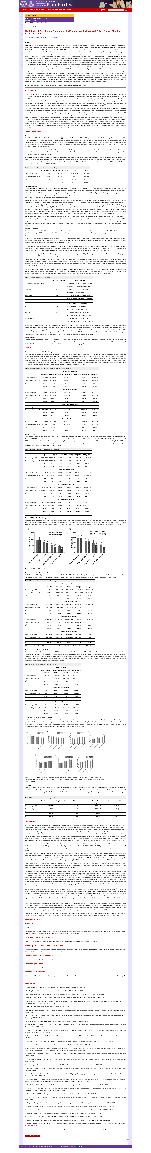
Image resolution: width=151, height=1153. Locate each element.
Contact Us (51, 11)
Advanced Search (65, 9)
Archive (42, 9)
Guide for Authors (40, 11)
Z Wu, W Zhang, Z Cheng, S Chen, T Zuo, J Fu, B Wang (41, 37)
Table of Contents (30, 15)
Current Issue (34, 9)
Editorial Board (28, 11)
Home (25, 9)
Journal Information (52, 9)
